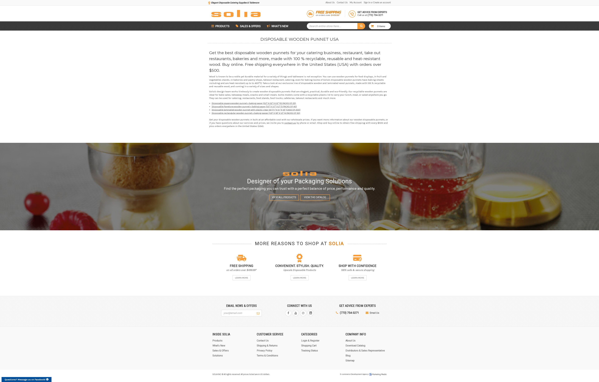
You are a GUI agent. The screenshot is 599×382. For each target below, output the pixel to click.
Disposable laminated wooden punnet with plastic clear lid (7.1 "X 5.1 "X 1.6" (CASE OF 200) (256, 110)
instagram (303, 313)
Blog (348, 355)
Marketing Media (378, 374)
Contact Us (342, 3)
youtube (296, 313)
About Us (330, 3)
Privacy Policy (264, 350)
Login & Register (310, 340)
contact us (290, 122)
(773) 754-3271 (349, 312)
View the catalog (315, 197)
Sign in (367, 3)
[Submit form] (258, 313)
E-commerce (345, 374)
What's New (279, 26)
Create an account (382, 3)
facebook (288, 313)
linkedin (311, 313)
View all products (284, 197)
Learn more (241, 277)
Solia (336, 243)
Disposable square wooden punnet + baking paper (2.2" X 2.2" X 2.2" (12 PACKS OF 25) (254, 103)
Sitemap (350, 360)
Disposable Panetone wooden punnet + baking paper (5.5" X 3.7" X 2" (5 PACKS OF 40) (254, 106)
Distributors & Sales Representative (365, 350)
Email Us (374, 312)
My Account (356, 3)
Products (222, 26)
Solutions (217, 355)
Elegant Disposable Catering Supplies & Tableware (235, 2)
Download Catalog (355, 345)
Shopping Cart (309, 345)
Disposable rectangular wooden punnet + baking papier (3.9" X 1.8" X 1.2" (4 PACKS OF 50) (256, 113)
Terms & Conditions (267, 355)
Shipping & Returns (267, 345)
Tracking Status (309, 350)
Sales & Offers (250, 26)
